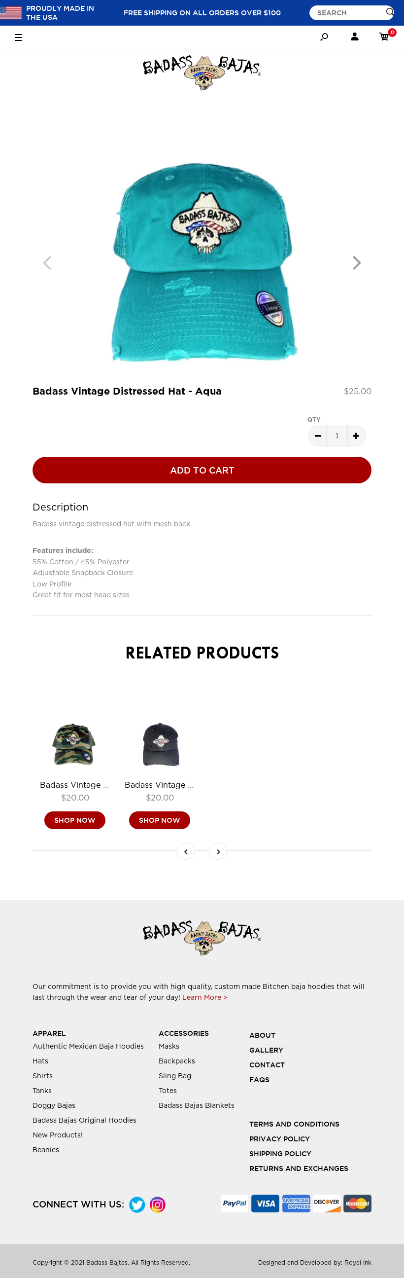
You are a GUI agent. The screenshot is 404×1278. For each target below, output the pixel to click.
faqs (259, 1080)
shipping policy (280, 1154)
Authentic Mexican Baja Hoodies (88, 1046)
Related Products (202, 654)
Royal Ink (357, 1262)
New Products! (58, 1135)
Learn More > (205, 997)
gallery (266, 1050)
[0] (384, 38)
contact (267, 1065)
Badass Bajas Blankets (197, 1105)
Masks (169, 1046)
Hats (40, 1061)
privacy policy (279, 1139)
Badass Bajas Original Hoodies (84, 1120)
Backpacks (177, 1061)
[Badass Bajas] (202, 74)
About (262, 1035)
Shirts (43, 1076)
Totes (168, 1091)
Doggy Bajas (54, 1105)
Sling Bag (175, 1076)
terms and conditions (294, 1124)
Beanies (46, 1150)
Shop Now (75, 820)
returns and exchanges (298, 1168)
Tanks (42, 1091)
